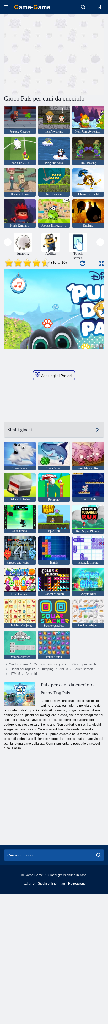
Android (31, 674)
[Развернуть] (101, 263)
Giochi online (18, 664)
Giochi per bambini (85, 664)
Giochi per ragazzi (22, 669)
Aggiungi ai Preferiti (56, 376)
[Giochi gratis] (32, 7)
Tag (62, 883)
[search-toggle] (83, 7)
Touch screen (83, 669)
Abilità (63, 669)
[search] (98, 855)
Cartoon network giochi (50, 664)
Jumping (47, 669)
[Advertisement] (48, 53)
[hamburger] (6, 7)
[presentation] (8, 242)
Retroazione (77, 883)
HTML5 (14, 674)
